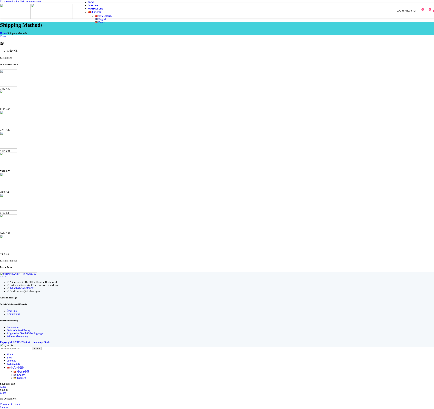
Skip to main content (31, 1)
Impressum (12, 327)
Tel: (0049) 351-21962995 (22, 288)
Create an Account (10, 404)
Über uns (12, 310)
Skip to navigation (10, 1)
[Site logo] (15, 18)
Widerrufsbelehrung (17, 336)
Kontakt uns (13, 314)
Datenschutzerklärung (18, 330)
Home (3, 33)
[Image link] (18, 276)
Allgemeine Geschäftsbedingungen (25, 333)
